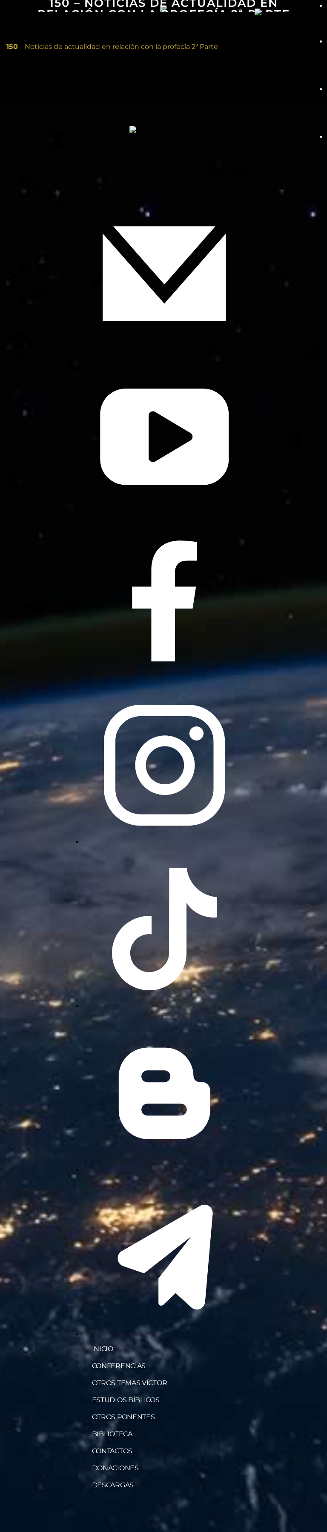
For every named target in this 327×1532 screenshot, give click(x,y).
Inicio (102, 1349)
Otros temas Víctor (129, 1383)
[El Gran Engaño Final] (284, 12)
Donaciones (115, 1468)
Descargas (113, 1485)
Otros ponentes (123, 1417)
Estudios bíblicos (126, 1400)
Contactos (112, 1451)
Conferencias (119, 1366)
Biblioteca (112, 1434)
